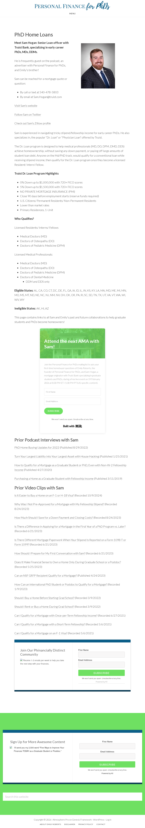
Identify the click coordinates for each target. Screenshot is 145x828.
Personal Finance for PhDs (72, 5)
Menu (72, 13)
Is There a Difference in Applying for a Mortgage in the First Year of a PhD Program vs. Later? (69, 526)
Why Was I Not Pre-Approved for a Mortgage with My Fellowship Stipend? (59, 504)
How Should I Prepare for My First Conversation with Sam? (49, 553)
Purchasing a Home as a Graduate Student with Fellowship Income (53, 478)
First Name (83, 650)
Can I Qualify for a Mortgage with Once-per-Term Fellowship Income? (55, 615)
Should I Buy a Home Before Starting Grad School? (44, 597)
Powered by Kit (101, 681)
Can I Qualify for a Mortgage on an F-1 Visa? (40, 633)
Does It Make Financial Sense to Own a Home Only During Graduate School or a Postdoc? (67, 562)
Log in (108, 819)
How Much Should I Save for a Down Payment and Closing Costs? (53, 517)
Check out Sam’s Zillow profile (32, 123)
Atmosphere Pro (61, 819)
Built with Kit (72, 426)
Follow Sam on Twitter (27, 114)
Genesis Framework (82, 819)
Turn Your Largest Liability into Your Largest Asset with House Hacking (56, 456)
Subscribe (101, 673)
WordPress (98, 819)
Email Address (85, 660)
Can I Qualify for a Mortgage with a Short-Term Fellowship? (49, 624)
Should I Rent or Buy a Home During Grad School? (44, 606)
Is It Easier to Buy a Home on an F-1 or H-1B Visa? (44, 495)
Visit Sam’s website (25, 105)
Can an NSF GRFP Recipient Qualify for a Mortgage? (45, 575)
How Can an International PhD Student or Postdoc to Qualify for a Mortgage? (60, 584)
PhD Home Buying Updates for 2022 (36, 447)
